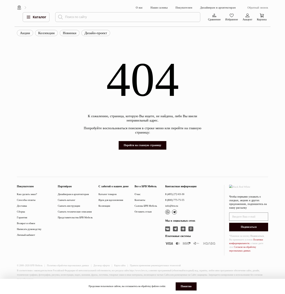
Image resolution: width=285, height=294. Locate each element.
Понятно (186, 286)
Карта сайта (119, 265)
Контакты (140, 200)
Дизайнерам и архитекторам (218, 7)
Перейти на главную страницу (142, 145)
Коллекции (46, 33)
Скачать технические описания (75, 211)
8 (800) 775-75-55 (174, 200)
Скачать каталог (66, 200)
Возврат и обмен (26, 223)
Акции (25, 33)
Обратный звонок (257, 7)
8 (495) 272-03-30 (174, 194)
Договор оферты (101, 265)
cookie (162, 286)
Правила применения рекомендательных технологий (155, 265)
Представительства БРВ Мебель (75, 217)
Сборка (21, 211)
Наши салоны (159, 7)
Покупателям (183, 7)
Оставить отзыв (143, 211)
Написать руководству (29, 229)
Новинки (69, 33)
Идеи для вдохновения (110, 200)
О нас (139, 7)
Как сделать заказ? (27, 194)
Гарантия (22, 217)
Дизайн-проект (96, 33)
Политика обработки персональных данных (68, 265)
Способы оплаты (26, 200)
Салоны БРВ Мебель (146, 205)
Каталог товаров (107, 194)
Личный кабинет (26, 234)
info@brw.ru (171, 205)
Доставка (22, 205)
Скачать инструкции (69, 205)
